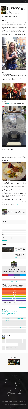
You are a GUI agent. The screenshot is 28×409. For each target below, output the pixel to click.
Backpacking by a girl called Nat (8, 382)
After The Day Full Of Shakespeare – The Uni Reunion (16, 8)
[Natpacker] (23, 1)
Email (3, 232)
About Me (9, 1)
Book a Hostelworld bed (15, 290)
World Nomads (14, 294)
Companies (20, 320)
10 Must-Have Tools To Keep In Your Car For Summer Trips (8, 310)
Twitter (19, 392)
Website (3, 234)
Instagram (19, 393)
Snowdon (16, 387)
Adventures (5, 207)
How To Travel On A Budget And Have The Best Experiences (8, 314)
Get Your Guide (14, 292)
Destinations (13, 1)
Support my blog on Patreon (14, 281)
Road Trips (20, 329)
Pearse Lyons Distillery (9, 392)
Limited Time (7, 325)
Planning (20, 327)
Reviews (8, 329)
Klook (14, 288)
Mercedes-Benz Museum (17, 383)
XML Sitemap (21, 407)
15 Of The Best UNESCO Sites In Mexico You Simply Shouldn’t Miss (9, 311)
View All (15, 388)
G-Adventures (14, 300)
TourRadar (14, 298)
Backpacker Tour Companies (20, 318)
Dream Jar (8, 103)
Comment (3, 223)
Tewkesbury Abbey (17, 386)
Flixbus (14, 296)
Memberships (20, 325)
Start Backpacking (4, 1)
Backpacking (7, 320)
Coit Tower (16, 385)
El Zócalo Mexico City (17, 382)
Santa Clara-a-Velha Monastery (18, 381)
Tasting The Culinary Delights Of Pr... (11, 393)
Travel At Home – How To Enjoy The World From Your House (8, 313)
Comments (8, 207)
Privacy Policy (14, 407)
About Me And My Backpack (8, 381)
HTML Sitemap (17, 407)
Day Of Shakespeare (12, 15)
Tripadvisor (17, 204)
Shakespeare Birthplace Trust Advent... (11, 394)
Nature (8, 327)
